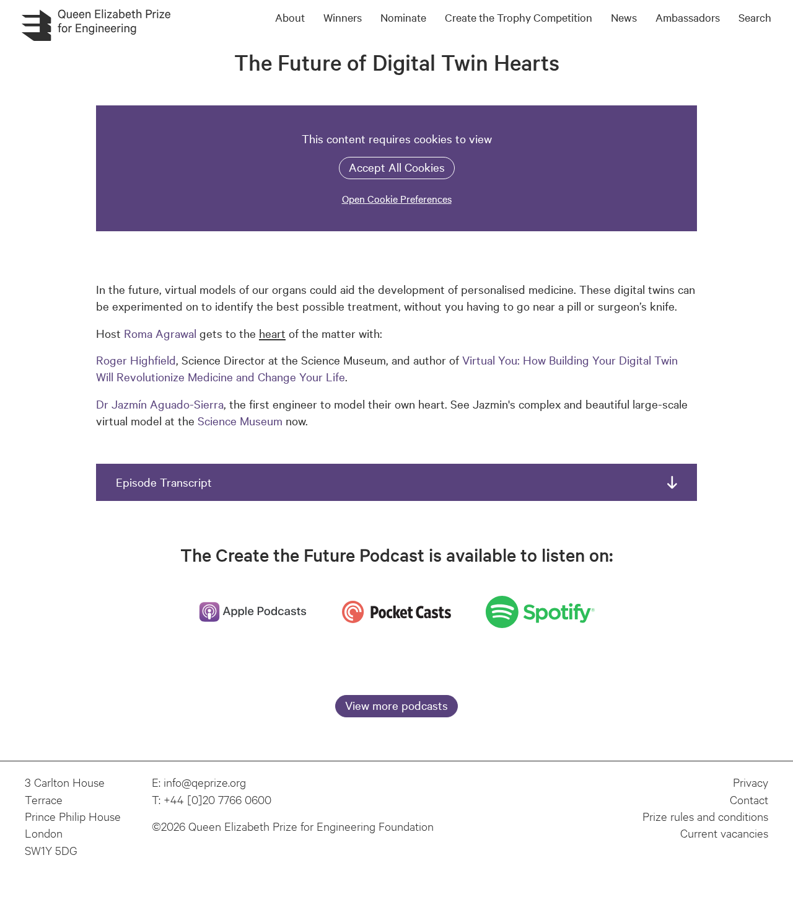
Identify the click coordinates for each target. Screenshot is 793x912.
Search (754, 17)
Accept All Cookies (397, 166)
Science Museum (240, 420)
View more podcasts (396, 704)
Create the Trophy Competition (518, 17)
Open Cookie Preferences (397, 198)
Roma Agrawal (160, 332)
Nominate (403, 17)
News (624, 17)
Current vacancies (724, 832)
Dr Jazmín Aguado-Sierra (160, 403)
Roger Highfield (136, 359)
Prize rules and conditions (705, 815)
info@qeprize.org (205, 781)
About (290, 17)
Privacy (750, 781)
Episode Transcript (164, 481)
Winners (342, 17)
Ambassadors (687, 17)
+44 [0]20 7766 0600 (217, 799)
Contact (749, 799)
